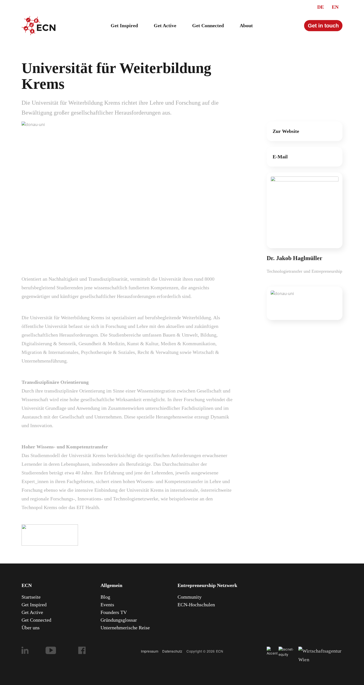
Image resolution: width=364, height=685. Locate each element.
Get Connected (208, 25)
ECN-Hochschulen (196, 604)
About (246, 25)
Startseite (31, 597)
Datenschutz (174, 651)
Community (190, 597)
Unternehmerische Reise (125, 627)
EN (335, 7)
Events (107, 604)
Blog (105, 597)
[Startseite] (38, 25)
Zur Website (286, 131)
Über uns (31, 627)
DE (320, 7)
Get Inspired (124, 25)
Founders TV (114, 612)
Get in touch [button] (323, 26)
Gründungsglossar (119, 620)
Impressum (149, 651)
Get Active (165, 25)
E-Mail (280, 156)
